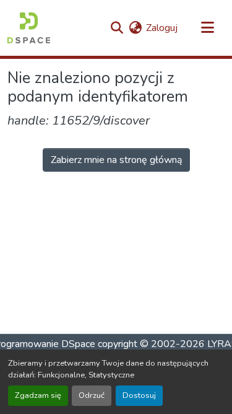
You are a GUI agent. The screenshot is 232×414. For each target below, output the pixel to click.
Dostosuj (139, 395)
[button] (28, 27)
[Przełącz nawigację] (207, 28)
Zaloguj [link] (162, 28)
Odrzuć (92, 395)
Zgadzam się (38, 395)
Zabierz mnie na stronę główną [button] (116, 160)
